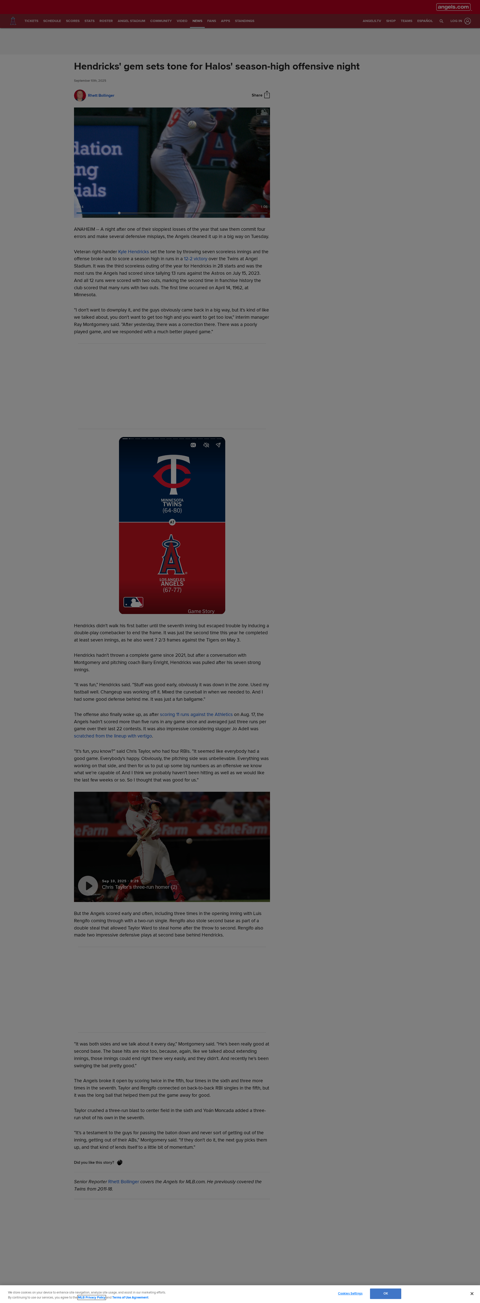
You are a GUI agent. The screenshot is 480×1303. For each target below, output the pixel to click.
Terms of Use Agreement (130, 1298)
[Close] (472, 1293)
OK (386, 1294)
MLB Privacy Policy (92, 1298)
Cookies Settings (350, 1294)
